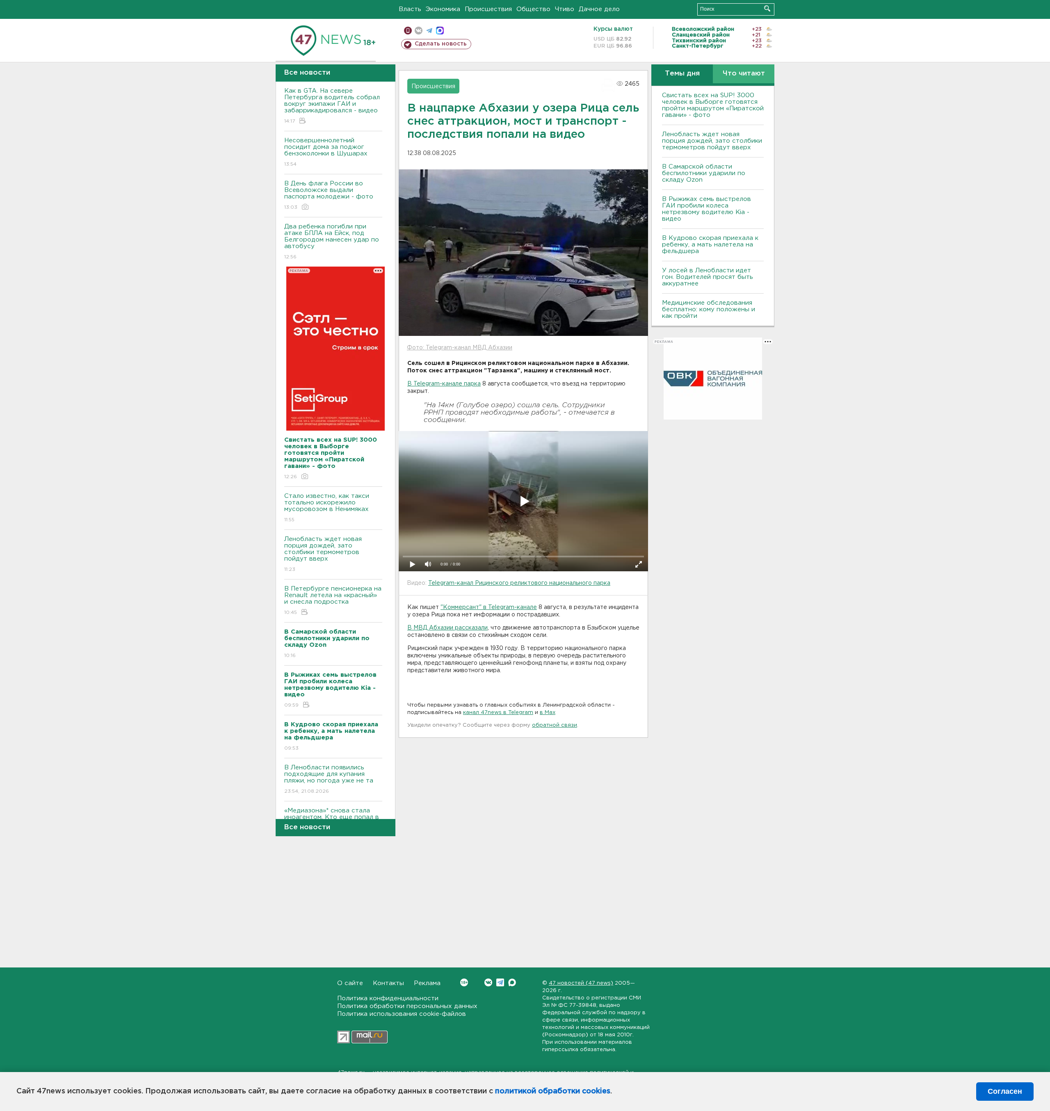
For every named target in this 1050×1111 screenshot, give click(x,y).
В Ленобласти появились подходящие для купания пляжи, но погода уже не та (328, 779)
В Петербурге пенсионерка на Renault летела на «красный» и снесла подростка (332, 600)
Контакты (388, 983)
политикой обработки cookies (552, 1091)
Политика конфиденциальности (387, 998)
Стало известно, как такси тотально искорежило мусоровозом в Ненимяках (326, 507)
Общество (533, 9)
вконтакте (418, 30)
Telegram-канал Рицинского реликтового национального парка (519, 583)
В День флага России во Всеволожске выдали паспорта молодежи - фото (328, 195)
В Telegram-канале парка (444, 383)
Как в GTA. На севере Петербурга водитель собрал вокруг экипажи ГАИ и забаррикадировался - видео (332, 105)
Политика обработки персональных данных (407, 1006)
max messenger (440, 30)
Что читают (744, 74)
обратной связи (554, 725)
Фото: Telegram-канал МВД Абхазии (459, 347)
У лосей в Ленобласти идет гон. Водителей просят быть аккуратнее (707, 277)
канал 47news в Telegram (498, 712)
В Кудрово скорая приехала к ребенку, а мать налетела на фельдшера (710, 244)
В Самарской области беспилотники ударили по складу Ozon (703, 173)
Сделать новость (441, 43)
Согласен (1005, 1091)
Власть (410, 9)
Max (512, 982)
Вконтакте (488, 982)
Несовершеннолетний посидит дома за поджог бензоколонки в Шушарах (326, 152)
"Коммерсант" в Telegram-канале (489, 607)
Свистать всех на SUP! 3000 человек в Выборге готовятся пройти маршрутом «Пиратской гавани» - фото (713, 105)
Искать (767, 8)
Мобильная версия (408, 30)
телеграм (429, 30)
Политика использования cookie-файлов (401, 1014)
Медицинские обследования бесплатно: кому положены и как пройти (708, 309)
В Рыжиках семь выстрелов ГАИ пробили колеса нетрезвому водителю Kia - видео (706, 208)
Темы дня (682, 74)
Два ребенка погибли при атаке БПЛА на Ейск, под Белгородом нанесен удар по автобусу (331, 241)
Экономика (443, 9)
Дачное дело (599, 9)
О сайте (350, 983)
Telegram (500, 982)
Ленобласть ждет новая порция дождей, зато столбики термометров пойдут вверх (323, 554)
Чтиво (564, 9)
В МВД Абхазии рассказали (447, 627)
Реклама (427, 983)
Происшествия (488, 9)
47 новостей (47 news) (581, 983)
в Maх (547, 712)
